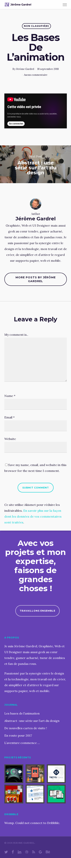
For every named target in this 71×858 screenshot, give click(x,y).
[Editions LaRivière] (57, 794)
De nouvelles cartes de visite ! (25, 728)
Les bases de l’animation (22, 713)
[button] (65, 4)
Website (10, 439)
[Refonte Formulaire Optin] (36, 794)
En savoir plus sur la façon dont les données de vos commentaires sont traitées (33, 516)
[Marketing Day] (36, 773)
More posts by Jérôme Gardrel (36, 279)
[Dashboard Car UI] (14, 773)
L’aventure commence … (22, 743)
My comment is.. (16, 334)
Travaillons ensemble (37, 610)
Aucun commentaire (35, 74)
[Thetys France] (57, 773)
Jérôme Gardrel (25, 69)
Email (9, 417)
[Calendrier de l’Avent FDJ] (14, 794)
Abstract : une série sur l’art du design (31, 721)
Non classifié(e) (36, 26)
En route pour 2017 (18, 735)
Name (9, 396)
